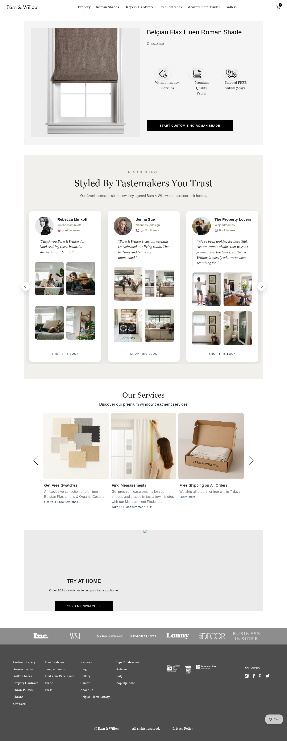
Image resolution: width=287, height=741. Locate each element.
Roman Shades (107, 7)
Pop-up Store (125, 683)
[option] (65, 286)
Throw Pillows (23, 690)
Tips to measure (127, 662)
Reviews (86, 662)
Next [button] (251, 460)
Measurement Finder (203, 7)
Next (261, 286)
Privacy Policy (182, 728)
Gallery (231, 7)
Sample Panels (55, 669)
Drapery (84, 7)
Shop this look (65, 353)
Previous (25, 286)
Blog (83, 669)
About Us (86, 690)
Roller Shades (22, 676)
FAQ (119, 676)
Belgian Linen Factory (95, 697)
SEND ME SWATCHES (84, 606)
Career (85, 683)
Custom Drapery (24, 662)
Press (48, 690)
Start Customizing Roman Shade (190, 125)
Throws (18, 697)
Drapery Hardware (139, 7)
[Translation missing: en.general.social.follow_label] (247, 676)
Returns (121, 669)
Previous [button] (36, 460)
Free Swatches (170, 7)
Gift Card (19, 703)
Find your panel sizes (59, 676)
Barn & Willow (108, 728)
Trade (49, 683)
